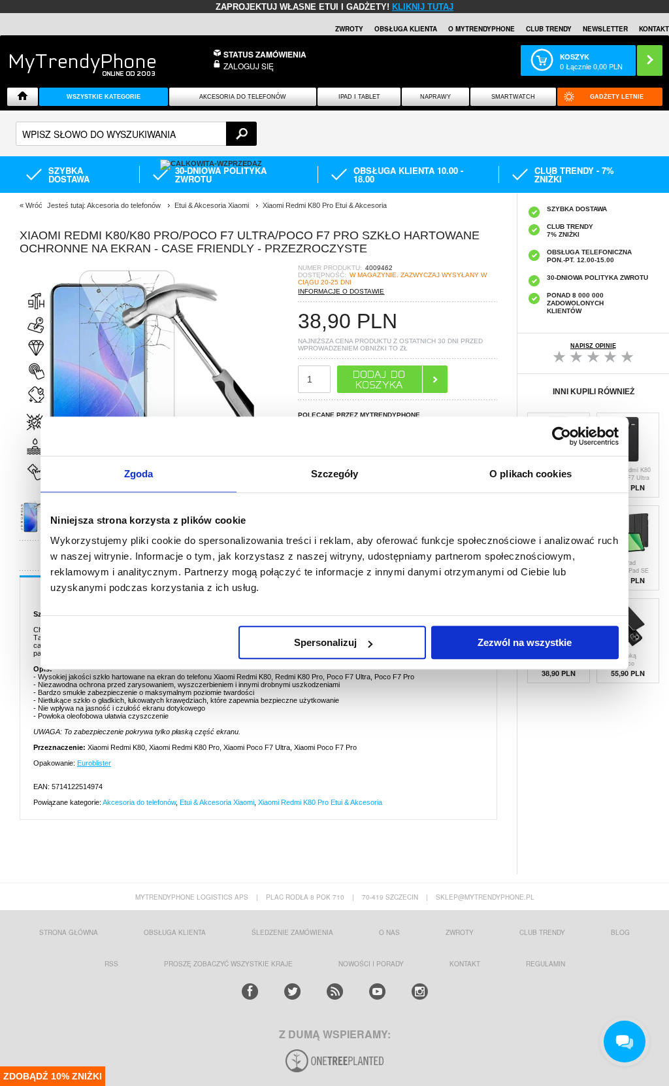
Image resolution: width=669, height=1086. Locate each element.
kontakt (464, 963)
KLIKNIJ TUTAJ (422, 7)
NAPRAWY (435, 96)
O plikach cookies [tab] (530, 473)
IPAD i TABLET (359, 96)
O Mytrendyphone (481, 28)
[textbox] (136, 134)
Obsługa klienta (405, 28)
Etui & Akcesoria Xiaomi (217, 802)
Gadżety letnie (617, 96)
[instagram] (420, 991)
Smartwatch (513, 96)
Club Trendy (549, 28)
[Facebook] (250, 991)
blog (620, 932)
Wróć (33, 205)
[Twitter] (292, 991)
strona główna (68, 932)
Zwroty (349, 28)
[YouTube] (377, 991)
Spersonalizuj (325, 642)
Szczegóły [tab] (335, 473)
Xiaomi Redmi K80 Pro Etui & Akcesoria (320, 802)
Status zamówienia (264, 54)
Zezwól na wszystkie (525, 642)
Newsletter (605, 28)
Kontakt (654, 28)
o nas (389, 932)
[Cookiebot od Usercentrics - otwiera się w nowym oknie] (561, 436)
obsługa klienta (175, 932)
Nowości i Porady (371, 963)
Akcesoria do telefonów (242, 96)
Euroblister (94, 763)
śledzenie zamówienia (292, 932)
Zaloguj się (248, 65)
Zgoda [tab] (139, 473)
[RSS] (335, 991)
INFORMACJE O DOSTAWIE (341, 291)
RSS (111, 963)
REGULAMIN (545, 963)
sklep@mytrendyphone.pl (485, 897)
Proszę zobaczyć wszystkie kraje (228, 963)
